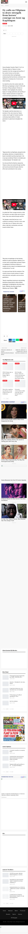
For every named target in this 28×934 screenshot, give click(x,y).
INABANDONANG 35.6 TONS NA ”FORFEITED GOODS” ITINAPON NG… (17, 889)
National (5, 23)
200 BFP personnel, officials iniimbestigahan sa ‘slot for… (16, 874)
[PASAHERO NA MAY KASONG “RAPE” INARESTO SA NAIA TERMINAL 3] (6, 881)
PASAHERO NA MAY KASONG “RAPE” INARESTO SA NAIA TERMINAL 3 (16, 881)
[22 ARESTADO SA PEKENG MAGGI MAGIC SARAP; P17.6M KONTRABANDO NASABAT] (6, 896)
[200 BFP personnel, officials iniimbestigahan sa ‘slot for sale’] (6, 875)
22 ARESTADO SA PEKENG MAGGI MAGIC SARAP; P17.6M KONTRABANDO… (17, 896)
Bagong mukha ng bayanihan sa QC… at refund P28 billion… (17, 765)
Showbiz (8, 914)
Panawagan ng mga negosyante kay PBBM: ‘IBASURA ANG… (17, 676)
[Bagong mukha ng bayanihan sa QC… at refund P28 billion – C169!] (6, 766)
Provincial (22, 910)
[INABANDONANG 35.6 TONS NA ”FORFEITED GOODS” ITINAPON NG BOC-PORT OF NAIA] (6, 889)
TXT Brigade (14, 917)
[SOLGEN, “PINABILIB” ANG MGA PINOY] (6, 684)
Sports (14, 914)
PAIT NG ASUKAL (14, 701)
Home (4, 910)
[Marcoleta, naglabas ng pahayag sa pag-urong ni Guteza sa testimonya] (8, 383)
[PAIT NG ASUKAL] (6, 703)
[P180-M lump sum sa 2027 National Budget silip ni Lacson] (8, 366)
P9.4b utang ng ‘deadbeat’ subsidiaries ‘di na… (16, 695)
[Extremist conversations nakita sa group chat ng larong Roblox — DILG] (20, 383)
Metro (16, 910)
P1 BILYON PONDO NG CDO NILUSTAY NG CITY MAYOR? (16, 689)
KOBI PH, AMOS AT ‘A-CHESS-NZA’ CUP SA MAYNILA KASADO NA (21, 351)
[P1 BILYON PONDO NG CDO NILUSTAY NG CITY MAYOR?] (6, 690)
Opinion (20, 914)
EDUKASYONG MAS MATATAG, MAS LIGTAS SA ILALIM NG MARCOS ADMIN (17, 758)
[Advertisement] (14, 51)
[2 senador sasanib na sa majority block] (6, 752)
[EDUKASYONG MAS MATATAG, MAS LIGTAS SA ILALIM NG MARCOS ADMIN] (6, 758)
